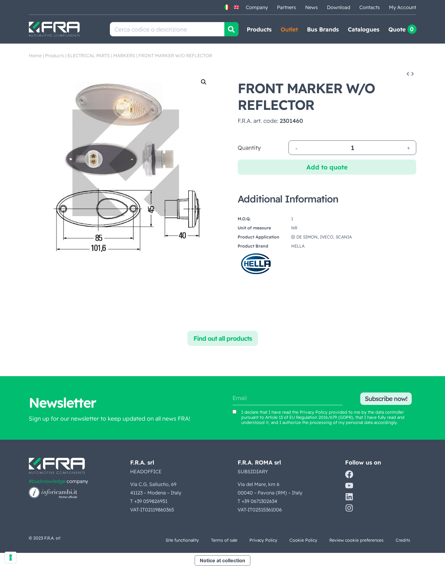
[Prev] (407, 74)
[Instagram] (349, 508)
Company (257, 7)
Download (338, 7)
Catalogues (363, 29)
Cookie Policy (303, 540)
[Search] (231, 29)
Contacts (369, 7)
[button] (203, 82)
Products (259, 29)
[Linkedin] (349, 497)
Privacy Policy (314, 412)
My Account (402, 7)
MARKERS (124, 55)
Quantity (249, 148)
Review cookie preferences (356, 540)
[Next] (413, 74)
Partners (286, 7)
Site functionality (182, 540)
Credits (403, 540)
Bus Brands (323, 29)
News (311, 7)
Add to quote (327, 167)
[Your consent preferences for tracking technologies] (10, 557)
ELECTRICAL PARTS (89, 55)
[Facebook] (349, 474)
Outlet (289, 29)
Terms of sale (224, 540)
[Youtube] (349, 485)
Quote (397, 29)
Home (35, 55)
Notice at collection (222, 560)
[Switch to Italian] (226, 7)
